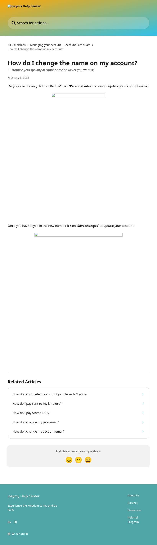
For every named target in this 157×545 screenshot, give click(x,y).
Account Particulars (77, 45)
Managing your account (45, 45)
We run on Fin (20, 533)
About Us (133, 495)
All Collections (17, 45)
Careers (133, 503)
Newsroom (134, 510)
